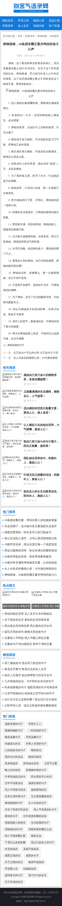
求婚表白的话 (12, 743)
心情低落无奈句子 (15, 750)
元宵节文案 (50, 763)
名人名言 (23, 25)
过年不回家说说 (14, 783)
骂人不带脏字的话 (15, 789)
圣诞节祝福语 (31, 849)
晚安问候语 (34, 756)
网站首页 (7, 20)
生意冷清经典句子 (15, 796)
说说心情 (54, 20)
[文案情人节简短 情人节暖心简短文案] (45, 595)
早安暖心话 (11, 868)
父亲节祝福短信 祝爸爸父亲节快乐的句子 (29, 693)
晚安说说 (36, 835)
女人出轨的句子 (37, 803)
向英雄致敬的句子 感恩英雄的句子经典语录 (31, 687)
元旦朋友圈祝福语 (41, 796)
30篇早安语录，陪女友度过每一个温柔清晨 (30, 544)
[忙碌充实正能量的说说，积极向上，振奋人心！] (12, 480)
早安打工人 (34, 724)
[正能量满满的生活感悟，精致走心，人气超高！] (12, 396)
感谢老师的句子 (37, 783)
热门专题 (54, 25)
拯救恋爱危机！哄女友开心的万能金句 (27, 532)
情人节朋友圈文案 (15, 835)
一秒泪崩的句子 (37, 730)
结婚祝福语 (29, 868)
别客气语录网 (28, 897)
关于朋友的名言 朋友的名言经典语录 (26, 619)
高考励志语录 (31, 763)
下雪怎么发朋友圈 (15, 842)
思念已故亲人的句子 (42, 842)
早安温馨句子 (33, 737)
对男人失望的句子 (36, 743)
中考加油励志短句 (15, 776)
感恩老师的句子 (14, 724)
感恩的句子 (32, 855)
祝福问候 (38, 25)
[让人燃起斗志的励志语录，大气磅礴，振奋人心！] (12, 430)
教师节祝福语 (36, 862)
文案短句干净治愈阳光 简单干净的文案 (28, 644)
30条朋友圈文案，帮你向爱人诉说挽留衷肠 (30, 520)
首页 (19, 36)
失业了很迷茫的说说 (16, 809)
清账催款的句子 (14, 829)
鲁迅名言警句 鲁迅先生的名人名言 (25, 669)
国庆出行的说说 (14, 756)
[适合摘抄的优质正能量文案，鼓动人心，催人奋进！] (12, 413)
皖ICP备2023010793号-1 (35, 901)
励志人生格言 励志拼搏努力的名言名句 (28, 675)
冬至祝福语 (11, 849)
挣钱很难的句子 (15, 345)
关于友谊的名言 (14, 882)
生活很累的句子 (40, 822)
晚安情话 (36, 750)
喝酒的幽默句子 (14, 730)
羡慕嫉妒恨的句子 (36, 770)
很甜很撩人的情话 (15, 822)
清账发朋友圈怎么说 (40, 829)
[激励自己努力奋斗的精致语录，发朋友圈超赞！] (12, 380)
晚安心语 (38, 20)
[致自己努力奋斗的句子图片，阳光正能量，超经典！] (12, 446)
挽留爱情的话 (38, 789)
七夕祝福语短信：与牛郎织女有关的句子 (29, 681)
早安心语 (23, 20)
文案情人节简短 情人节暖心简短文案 (26, 637)
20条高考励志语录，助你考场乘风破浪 (27, 556)
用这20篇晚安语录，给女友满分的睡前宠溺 (30, 550)
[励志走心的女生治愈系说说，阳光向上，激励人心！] (12, 496)
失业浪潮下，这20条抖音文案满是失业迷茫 (30, 526)
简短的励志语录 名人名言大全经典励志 (28, 613)
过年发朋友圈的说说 (34, 816)
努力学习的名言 (37, 875)
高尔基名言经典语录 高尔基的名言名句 (28, 625)
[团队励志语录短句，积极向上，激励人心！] (12, 463)
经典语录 (7, 25)
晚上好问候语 (12, 770)
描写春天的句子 (14, 875)
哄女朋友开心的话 (41, 776)
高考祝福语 (11, 763)
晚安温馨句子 (12, 737)
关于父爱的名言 (14, 862)
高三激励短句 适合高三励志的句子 (25, 663)
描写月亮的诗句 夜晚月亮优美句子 (25, 631)
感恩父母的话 (12, 855)
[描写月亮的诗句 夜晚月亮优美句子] (16, 595)
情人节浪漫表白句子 (45, 809)
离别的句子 (11, 816)
